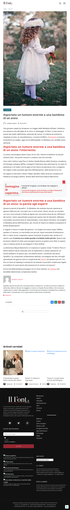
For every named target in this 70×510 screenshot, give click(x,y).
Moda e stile (40, 426)
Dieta (38, 435)
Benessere (40, 396)
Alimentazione (41, 403)
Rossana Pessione (33, 384)
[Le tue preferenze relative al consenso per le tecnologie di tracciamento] (67, 507)
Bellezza (39, 418)
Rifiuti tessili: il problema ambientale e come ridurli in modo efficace (18, 464)
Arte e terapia (41, 423)
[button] (64, 3)
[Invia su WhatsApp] (55, 302)
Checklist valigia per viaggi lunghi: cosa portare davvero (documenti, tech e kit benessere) (17, 484)
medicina (7, 295)
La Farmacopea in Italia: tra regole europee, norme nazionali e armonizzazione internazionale (18, 476)
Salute (8, 110)
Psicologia (39, 433)
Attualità (39, 400)
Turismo (39, 408)
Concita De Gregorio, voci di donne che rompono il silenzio (40, 187)
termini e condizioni (9, 442)
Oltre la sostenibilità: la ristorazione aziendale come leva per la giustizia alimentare (18, 470)
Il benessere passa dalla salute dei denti (12, 379)
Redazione (9, 384)
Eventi (38, 410)
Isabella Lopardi (12, 123)
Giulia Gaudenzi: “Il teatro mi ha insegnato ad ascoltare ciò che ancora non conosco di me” (18, 458)
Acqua (38, 421)
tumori (43, 259)
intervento (53, 137)
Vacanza (39, 438)
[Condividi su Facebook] (52, 302)
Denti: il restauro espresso (32, 379)
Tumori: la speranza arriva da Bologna (55, 379)
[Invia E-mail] (59, 302)
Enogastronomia (42, 428)
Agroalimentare (41, 431)
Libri (37, 405)
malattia (53, 269)
